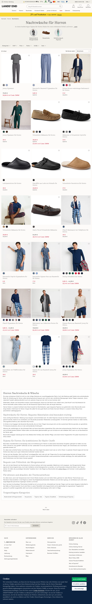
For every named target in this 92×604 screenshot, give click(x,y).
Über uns (28, 542)
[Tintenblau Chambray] (34, 85)
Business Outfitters (52, 553)
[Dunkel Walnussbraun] (7, 132)
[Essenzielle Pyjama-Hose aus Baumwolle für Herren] (46, 256)
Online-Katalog (9, 2)
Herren (9, 18)
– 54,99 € (8, 328)
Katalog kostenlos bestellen (77, 552)
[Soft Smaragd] (46, 320)
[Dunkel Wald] (4, 132)
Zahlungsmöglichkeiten (11, 559)
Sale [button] (61, 10)
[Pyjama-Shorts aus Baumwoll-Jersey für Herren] (76, 303)
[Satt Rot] (79, 273)
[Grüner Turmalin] (70, 320)
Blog (27, 556)
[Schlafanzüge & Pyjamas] (58, 33)
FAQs (5, 550)
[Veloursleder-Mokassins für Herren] (46, 115)
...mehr (75, 26)
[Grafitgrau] (67, 132)
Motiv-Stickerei (51, 547)
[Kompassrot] (76, 273)
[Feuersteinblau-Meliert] (7, 85)
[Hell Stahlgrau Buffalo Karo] (37, 366)
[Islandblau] (40, 320)
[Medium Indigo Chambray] (4, 273)
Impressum (29, 553)
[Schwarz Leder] (4, 180)
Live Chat (8, 545)
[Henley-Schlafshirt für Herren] (76, 256)
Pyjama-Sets (38, 497)
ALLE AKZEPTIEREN (79, 579)
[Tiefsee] (64, 85)
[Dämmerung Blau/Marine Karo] (10, 320)
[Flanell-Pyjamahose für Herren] (16, 303)
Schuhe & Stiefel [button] (39, 10)
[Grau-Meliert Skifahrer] (13, 320)
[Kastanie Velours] (4, 227)
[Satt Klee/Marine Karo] (40, 366)
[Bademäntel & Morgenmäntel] (33, 33)
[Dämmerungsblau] (37, 320)
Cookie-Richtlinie (39, 590)
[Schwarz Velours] (7, 227)
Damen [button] (14, 10)
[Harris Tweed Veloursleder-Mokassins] (46, 210)
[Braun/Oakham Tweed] (34, 227)
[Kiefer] (73, 273)
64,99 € (35, 235)
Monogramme (51, 542)
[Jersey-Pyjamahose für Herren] (76, 350)
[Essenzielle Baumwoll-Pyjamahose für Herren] (46, 68)
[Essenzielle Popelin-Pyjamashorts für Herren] (16, 256)
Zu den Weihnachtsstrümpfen (77, 569)
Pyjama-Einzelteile (50, 497)
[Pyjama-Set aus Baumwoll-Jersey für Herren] (46, 350)
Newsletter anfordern (10, 519)
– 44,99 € (68, 281)
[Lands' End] (9, 6)
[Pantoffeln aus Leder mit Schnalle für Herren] (46, 163)
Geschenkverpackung (53, 550)
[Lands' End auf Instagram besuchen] (73, 523)
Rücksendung (8, 556)
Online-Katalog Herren (75, 547)
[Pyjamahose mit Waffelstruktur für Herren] (16, 350)
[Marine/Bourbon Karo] (16, 320)
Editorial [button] (67, 10)
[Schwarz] (64, 132)
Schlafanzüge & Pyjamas (58, 38)
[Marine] (40, 132)
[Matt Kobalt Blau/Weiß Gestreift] (37, 273)
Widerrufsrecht (30, 550)
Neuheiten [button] (29, 10)
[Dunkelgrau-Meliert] (67, 273)
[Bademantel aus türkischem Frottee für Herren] (46, 303)
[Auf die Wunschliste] (29, 55)
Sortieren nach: (70, 51)
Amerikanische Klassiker (76, 566)
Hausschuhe (46, 38)
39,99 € (65, 328)
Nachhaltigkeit (30, 547)
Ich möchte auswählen (79, 584)
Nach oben (46, 509)
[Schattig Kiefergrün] (43, 320)
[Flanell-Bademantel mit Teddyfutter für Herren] (76, 210)
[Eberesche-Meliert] (67, 85)
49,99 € (65, 374)
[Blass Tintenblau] (4, 366)
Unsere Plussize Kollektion (76, 560)
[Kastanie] (34, 132)
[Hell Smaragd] (70, 273)
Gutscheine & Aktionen (75, 555)
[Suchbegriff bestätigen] (60, 6)
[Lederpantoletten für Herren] (16, 163)
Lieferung (7, 553)
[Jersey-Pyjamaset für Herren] (16, 115)
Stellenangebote (30, 545)
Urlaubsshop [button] (76, 10)
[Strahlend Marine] (82, 273)
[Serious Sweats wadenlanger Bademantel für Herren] (76, 68)
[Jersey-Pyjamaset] (16, 68)
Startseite (3, 18)
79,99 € (5, 93)
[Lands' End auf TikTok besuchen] (77, 523)
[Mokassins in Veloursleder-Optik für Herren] (76, 115)
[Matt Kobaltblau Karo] (64, 227)
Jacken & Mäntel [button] (52, 10)
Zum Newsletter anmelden (76, 549)
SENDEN (35, 525)
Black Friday (74, 558)
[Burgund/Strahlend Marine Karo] (7, 320)
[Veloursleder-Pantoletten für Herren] (76, 163)
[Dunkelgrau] (37, 132)
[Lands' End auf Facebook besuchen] (80, 523)
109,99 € (35, 328)
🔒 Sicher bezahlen (29, 1)
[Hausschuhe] (46, 33)
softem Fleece (62, 469)
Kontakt (6, 548)
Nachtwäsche (15, 18)
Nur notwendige (79, 588)
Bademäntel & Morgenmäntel (33, 38)
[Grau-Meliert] (70, 85)
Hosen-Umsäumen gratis (54, 545)
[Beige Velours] (64, 180)
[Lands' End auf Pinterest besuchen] (84, 523)
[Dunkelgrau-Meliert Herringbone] (4, 85)
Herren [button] (21, 10)
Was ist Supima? (73, 563)
